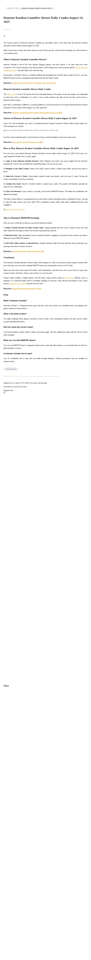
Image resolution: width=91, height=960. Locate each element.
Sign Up (8, 620)
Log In (3, 620)
